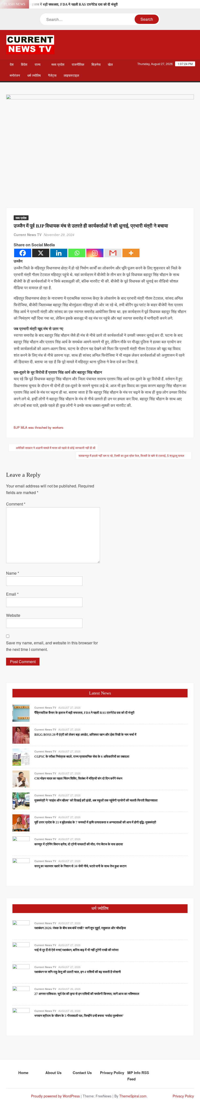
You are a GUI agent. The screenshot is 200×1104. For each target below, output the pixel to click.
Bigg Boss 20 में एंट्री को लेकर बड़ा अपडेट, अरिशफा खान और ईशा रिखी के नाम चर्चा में (85, 734)
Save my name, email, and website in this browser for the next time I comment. (52, 646)
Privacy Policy (112, 1072)
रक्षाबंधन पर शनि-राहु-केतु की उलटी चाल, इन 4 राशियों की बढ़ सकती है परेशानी (77, 972)
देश (12, 65)
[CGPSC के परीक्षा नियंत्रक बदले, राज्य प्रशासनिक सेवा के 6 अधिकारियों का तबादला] (21, 757)
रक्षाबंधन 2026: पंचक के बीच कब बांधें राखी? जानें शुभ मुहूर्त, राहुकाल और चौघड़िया (80, 928)
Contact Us (82, 1072)
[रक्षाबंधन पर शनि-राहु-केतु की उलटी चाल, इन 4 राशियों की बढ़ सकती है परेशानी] (21, 972)
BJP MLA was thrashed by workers (38, 427)
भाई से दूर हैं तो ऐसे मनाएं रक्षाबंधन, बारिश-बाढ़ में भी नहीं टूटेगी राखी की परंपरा (76, 950)
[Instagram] (94, 253)
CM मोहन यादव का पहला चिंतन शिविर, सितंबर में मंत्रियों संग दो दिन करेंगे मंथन (78, 778)
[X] (40, 253)
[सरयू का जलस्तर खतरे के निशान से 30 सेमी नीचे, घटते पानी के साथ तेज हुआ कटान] (21, 866)
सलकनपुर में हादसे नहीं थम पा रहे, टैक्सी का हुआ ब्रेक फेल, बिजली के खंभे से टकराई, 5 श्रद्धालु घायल (131, 455)
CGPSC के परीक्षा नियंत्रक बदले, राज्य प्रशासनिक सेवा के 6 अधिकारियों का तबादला (81, 756)
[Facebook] (22, 253)
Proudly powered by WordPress (55, 1096)
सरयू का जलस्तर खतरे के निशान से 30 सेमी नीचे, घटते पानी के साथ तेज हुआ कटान (80, 866)
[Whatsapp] (76, 253)
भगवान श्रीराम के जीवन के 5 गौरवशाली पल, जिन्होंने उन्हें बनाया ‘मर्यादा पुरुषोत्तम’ (78, 1016)
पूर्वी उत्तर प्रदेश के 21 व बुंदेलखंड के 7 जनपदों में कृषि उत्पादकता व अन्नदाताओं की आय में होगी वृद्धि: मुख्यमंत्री (95, 822)
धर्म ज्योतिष (34, 75)
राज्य (37, 65)
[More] (131, 253)
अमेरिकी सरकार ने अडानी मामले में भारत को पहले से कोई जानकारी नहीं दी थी (55, 448)
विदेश (24, 65)
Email (12, 594)
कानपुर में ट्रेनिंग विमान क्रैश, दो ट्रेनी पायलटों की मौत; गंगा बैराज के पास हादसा (78, 844)
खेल (110, 65)
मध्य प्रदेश (57, 65)
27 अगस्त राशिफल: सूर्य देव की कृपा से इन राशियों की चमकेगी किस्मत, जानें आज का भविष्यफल (86, 994)
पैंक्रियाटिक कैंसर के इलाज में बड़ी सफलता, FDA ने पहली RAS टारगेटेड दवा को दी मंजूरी (62, 4)
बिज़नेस (95, 65)
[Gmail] (112, 253)
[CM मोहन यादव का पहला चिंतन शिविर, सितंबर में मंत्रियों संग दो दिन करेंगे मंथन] (21, 778)
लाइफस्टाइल (71, 75)
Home (23, 1072)
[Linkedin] (58, 253)
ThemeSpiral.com (133, 1096)
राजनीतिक (78, 65)
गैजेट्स (52, 75)
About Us (53, 1072)
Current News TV (27, 234)
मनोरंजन (15, 75)
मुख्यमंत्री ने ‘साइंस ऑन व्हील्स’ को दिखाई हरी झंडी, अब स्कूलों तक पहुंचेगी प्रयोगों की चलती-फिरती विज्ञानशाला (96, 800)
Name (12, 573)
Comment (15, 504)
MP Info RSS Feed (138, 1076)
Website (13, 615)
